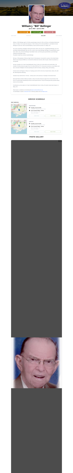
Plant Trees (52, 115)
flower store (44, 91)
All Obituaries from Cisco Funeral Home (64, 10)
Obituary (13, 35)
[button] (19, 110)
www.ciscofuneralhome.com (37, 89)
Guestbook (59, 35)
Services (28, 35)
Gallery (43, 35)
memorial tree (27, 91)
